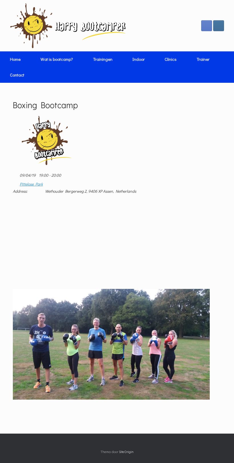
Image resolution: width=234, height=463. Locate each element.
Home (15, 59)
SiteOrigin (126, 452)
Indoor (138, 59)
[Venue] (16, 183)
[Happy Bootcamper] (68, 26)
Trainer (203, 59)
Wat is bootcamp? (57, 59)
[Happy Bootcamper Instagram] (218, 25)
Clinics (171, 59)
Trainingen (102, 59)
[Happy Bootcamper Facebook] (206, 25)
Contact (17, 75)
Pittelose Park (31, 184)
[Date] (16, 174)
